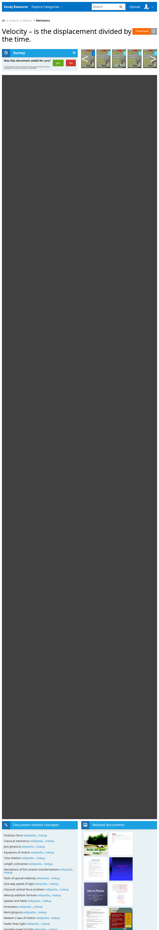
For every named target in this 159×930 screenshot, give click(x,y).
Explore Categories (45, 7)
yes (58, 63)
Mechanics (43, 20)
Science (14, 20)
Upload (134, 7)
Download (142, 31)
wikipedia (30, 835)
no (71, 63)
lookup (42, 835)
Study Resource (16, 7)
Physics (27, 20)
